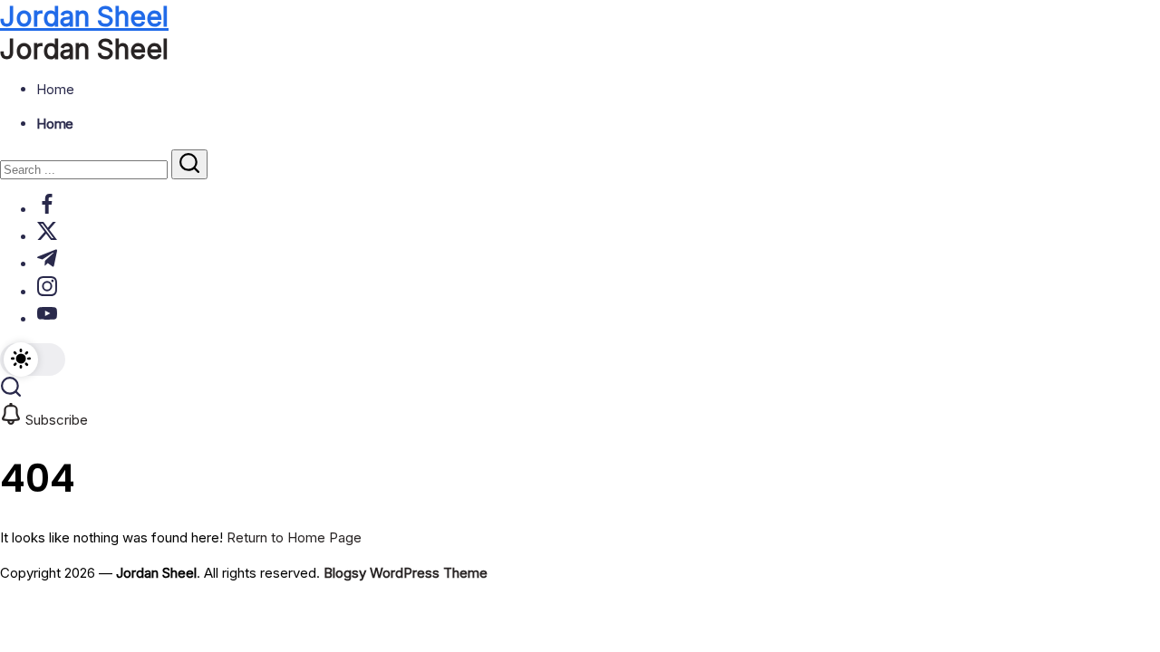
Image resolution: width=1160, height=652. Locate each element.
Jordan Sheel (84, 16)
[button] (32, 359)
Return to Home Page (294, 537)
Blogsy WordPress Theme (406, 572)
